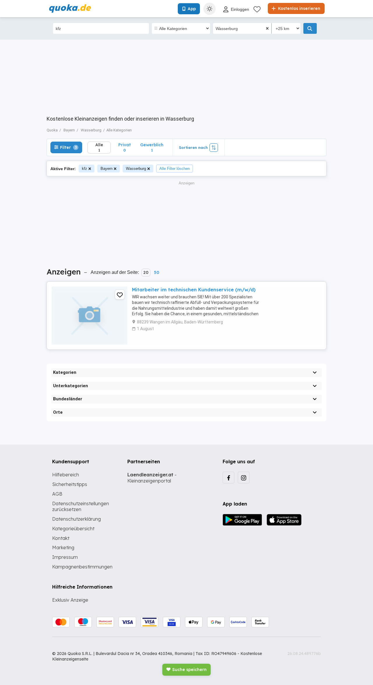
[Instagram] (243, 477)
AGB (57, 494)
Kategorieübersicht (73, 528)
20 (145, 272)
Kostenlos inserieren (298, 8)
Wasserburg (136, 168)
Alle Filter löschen (174, 168)
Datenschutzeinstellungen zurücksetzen (80, 507)
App (192, 8)
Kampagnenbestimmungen (82, 567)
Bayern (106, 168)
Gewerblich (151, 147)
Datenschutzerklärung (76, 519)
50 (156, 272)
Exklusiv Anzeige (70, 600)
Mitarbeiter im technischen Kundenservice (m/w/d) (194, 290)
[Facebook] (228, 477)
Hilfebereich (65, 475)
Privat (124, 147)
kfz (84, 168)
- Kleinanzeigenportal (152, 478)
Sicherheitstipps (69, 484)
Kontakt (60, 538)
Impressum (65, 557)
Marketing (63, 547)
